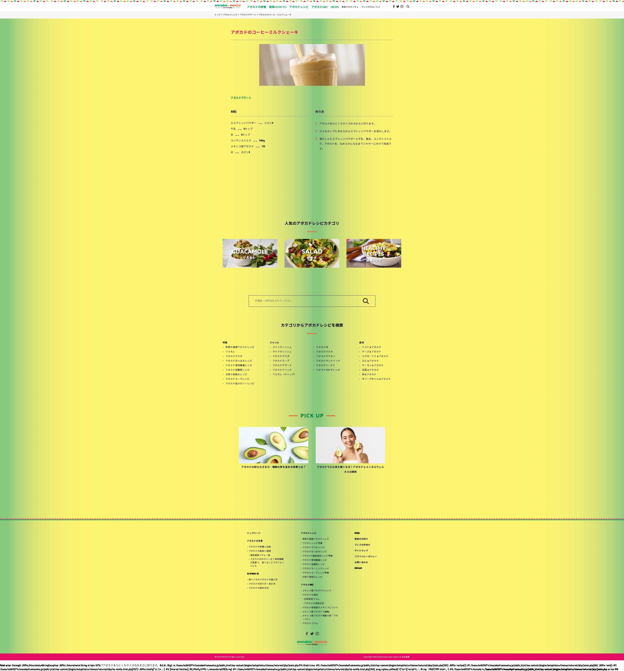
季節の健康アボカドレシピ (240, 347)
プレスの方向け (362, 545)
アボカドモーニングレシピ (315, 569)
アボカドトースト (325, 365)
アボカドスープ (281, 361)
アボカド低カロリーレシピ (240, 384)
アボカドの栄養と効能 (260, 547)
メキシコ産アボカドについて (317, 591)
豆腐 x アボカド (370, 370)
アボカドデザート (241, 98)
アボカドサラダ (234, 356)
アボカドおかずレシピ (328, 370)
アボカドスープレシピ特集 (315, 573)
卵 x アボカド (369, 374)
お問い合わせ (361, 562)
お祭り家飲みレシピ (236, 374)
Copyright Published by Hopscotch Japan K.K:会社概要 (386, 657)
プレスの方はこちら (370, 7)
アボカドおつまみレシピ (239, 361)
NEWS (357, 533)
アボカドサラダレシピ (313, 548)
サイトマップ (361, 551)
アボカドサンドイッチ (328, 361)
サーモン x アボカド (373, 365)
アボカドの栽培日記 (314, 603)
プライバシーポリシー (366, 557)
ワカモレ (230, 352)
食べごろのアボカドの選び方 (263, 580)
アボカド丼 (322, 347)
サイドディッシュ (282, 352)
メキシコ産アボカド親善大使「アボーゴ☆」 (320, 617)
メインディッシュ (282, 347)
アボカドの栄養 (255, 541)
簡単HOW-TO (253, 574)
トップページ (253, 533)
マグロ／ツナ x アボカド (375, 356)
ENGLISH (358, 568)
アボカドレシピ (308, 533)
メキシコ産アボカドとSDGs (316, 612)
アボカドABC (307, 585)
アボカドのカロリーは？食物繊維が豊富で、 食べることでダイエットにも (267, 562)
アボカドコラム (310, 623)
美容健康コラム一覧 (260, 555)
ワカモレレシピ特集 (312, 543)
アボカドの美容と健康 (260, 551)
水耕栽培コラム (312, 599)
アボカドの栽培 (310, 595)
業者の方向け (361, 539)
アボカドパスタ (324, 352)
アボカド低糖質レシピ (238, 370)
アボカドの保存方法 (259, 588)
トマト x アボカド (371, 347)
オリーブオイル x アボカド (376, 379)
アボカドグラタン (325, 356)
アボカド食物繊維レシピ (239, 365)
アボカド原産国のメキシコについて (320, 608)
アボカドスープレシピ (237, 379)
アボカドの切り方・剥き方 (262, 584)
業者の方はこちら (350, 7)
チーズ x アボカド (371, 352)
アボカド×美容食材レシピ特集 (317, 556)
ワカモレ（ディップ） (285, 374)
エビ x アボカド (370, 361)
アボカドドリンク (282, 370)
